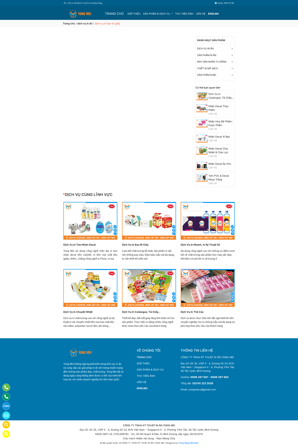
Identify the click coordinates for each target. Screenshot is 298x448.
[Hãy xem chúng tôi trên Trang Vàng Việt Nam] (4, 434)
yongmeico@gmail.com (202, 389)
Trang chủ (69, 23)
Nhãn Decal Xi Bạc (219, 136)
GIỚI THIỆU (134, 13)
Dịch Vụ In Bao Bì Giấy (135, 244)
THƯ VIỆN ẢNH (184, 13)
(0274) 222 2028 (202, 383)
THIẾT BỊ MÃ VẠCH (207, 68)
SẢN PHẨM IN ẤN (206, 55)
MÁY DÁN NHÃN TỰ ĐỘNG (211, 61)
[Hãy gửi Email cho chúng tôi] (4, 415)
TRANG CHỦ (114, 14)
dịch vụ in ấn (84, 23)
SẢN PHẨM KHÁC (206, 74)
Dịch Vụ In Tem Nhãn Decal (79, 244)
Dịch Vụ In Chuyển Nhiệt (78, 311)
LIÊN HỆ (200, 13)
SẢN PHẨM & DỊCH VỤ (157, 13)
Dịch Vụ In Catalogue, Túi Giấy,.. (141, 311)
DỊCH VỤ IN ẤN (205, 48)
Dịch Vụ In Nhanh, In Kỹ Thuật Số (200, 244)
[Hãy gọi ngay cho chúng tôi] (4, 397)
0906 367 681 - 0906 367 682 (209, 377)
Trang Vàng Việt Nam (188, 443)
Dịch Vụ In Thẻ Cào (192, 311)
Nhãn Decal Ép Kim (219, 163)
